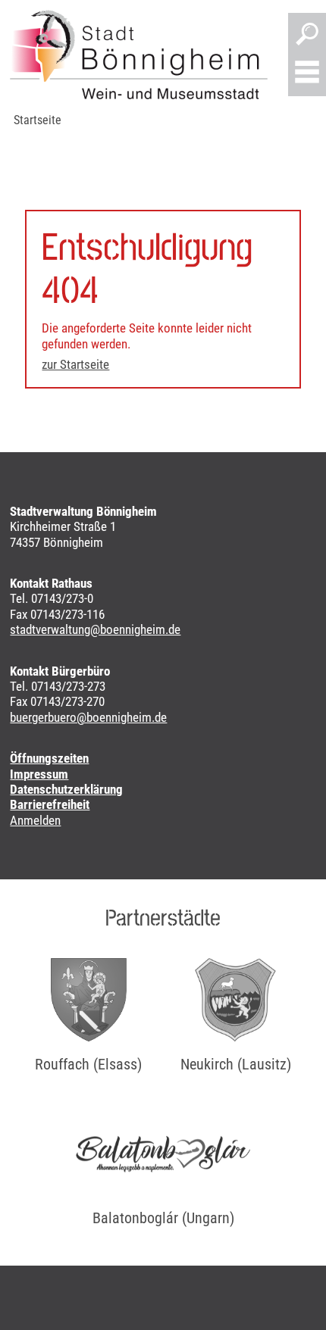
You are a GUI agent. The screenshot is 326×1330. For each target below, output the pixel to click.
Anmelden (35, 820)
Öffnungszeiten (49, 758)
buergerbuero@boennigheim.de (88, 717)
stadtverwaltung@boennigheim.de (95, 629)
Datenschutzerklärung (66, 789)
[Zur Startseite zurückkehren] (139, 54)
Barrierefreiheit (49, 804)
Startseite (37, 120)
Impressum (39, 774)
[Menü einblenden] (307, 73)
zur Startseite (75, 364)
